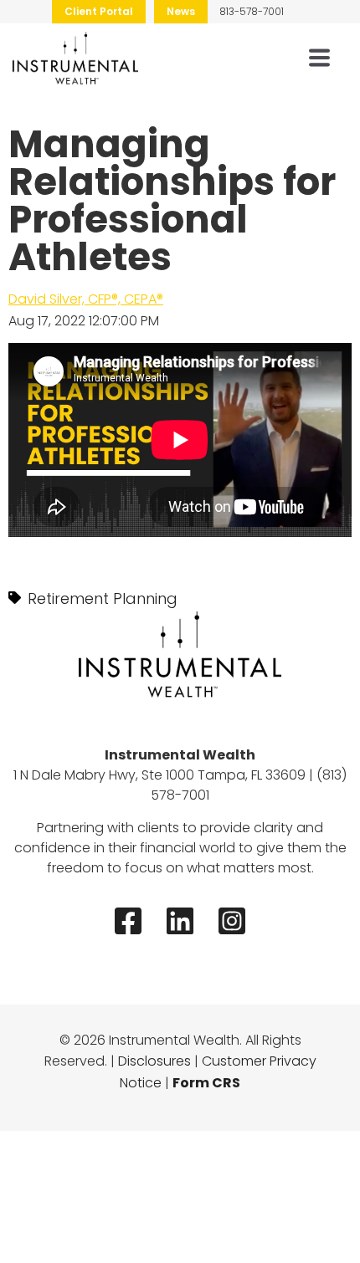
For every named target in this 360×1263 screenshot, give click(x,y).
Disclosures (154, 1061)
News (181, 11)
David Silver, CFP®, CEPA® (85, 299)
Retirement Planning (102, 598)
